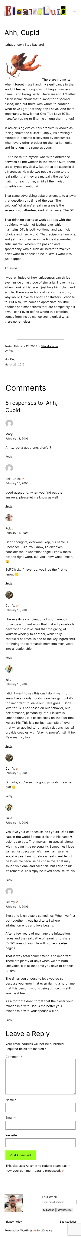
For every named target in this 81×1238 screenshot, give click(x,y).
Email (10, 1117)
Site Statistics (68, 1221)
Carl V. (10, 605)
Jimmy (10, 902)
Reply (8, 456)
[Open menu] (74, 10)
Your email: (49, 1197)
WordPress (27, 1230)
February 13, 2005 (16, 438)
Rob (8, 528)
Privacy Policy (13, 1221)
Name (10, 1100)
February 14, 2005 (16, 822)
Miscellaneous (49, 346)
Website (11, 1135)
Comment (13, 1057)
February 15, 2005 (16, 483)
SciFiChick (13, 479)
